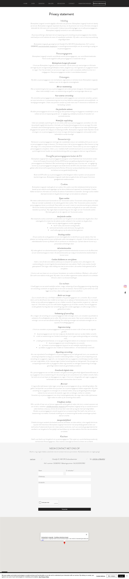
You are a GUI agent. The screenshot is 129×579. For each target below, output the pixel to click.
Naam (40, 470)
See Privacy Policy (44, 577)
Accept (121, 576)
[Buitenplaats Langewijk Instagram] (125, 286)
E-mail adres (69, 470)
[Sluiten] (127, 576)
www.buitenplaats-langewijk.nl (47, 46)
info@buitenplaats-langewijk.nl (56, 406)
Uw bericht (41, 482)
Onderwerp (41, 476)
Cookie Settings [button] (100, 576)
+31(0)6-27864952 (98, 459)
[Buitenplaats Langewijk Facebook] (125, 292)
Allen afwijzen (111, 576)
